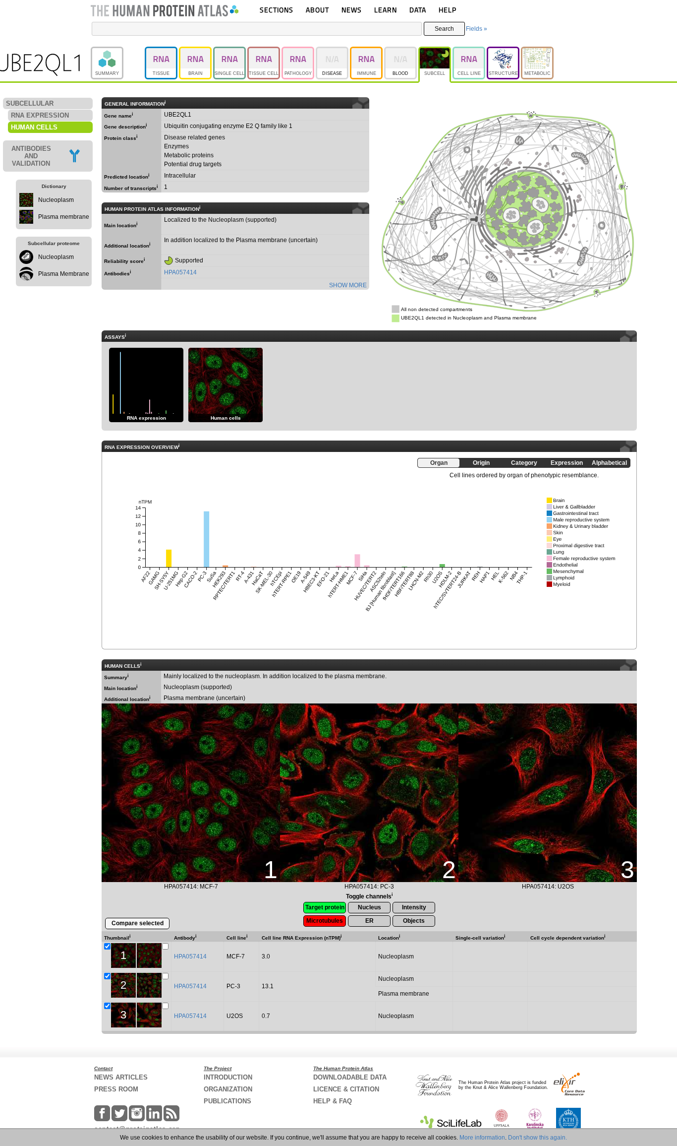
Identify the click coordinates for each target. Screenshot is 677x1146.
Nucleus (369, 907)
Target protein (324, 907)
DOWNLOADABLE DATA (350, 1077)
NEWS (351, 9)
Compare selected (138, 923)
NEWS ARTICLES (121, 1077)
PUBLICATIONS (227, 1101)
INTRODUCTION (228, 1077)
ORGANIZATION (228, 1089)
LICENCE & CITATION (346, 1089)
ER (369, 920)
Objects (414, 920)
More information (482, 1137)
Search (444, 28)
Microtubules (324, 920)
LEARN (385, 9)
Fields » (476, 28)
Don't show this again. (537, 1137)
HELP (447, 9)
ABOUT (317, 9)
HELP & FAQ (332, 1101)
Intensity (414, 907)
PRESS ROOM (116, 1089)
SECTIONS (276, 9)
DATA (417, 9)
